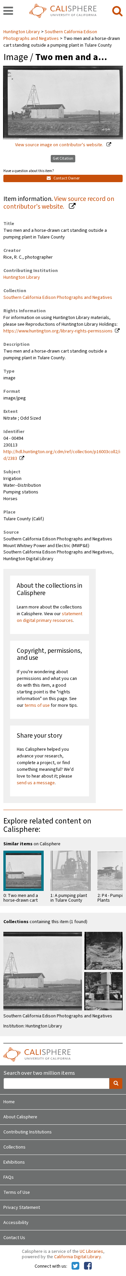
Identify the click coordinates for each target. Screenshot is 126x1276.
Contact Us (14, 1237)
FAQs (8, 1177)
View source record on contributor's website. (58, 202)
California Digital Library (77, 1257)
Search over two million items (39, 1073)
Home (9, 1102)
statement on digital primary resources (49, 617)
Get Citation (63, 158)
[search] (117, 11)
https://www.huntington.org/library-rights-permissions (58, 331)
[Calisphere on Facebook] (88, 1266)
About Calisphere (20, 1117)
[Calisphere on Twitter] (75, 1266)
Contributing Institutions (27, 1132)
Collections (14, 1147)
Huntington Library (22, 32)
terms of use (37, 705)
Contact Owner (66, 178)
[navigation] (8, 11)
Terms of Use (16, 1192)
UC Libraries (91, 1251)
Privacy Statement (21, 1207)
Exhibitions (14, 1162)
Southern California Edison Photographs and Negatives (50, 35)
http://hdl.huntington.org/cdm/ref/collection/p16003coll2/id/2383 (61, 455)
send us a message (36, 783)
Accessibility (16, 1222)
